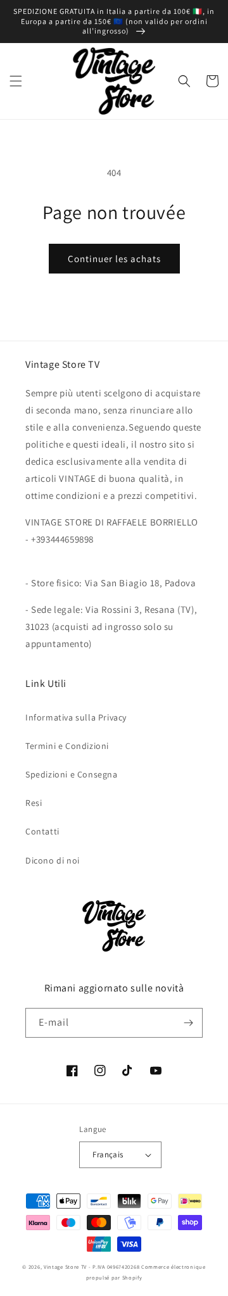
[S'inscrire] (188, 1023)
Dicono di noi (52, 860)
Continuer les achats (114, 259)
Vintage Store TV (65, 1266)
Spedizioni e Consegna (71, 774)
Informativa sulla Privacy (76, 717)
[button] (16, 81)
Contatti (42, 831)
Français (107, 1154)
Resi (33, 802)
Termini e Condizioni (67, 746)
